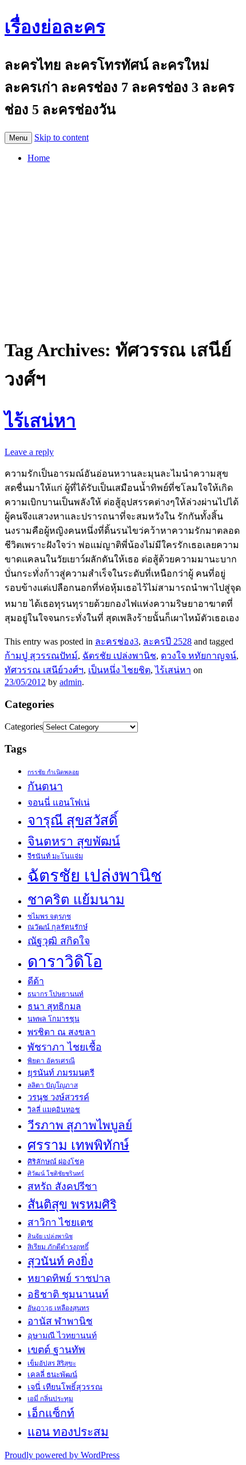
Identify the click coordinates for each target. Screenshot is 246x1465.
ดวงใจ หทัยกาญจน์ (198, 656)
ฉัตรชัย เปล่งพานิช (119, 656)
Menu (18, 138)
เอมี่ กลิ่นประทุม (50, 1399)
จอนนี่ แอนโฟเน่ (58, 802)
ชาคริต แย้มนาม (76, 899)
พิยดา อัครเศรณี (51, 1061)
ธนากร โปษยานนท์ (55, 994)
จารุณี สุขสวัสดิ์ (72, 820)
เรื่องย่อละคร (55, 27)
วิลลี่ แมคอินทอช (53, 1110)
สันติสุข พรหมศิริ (72, 1204)
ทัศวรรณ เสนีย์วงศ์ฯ (44, 670)
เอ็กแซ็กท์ (50, 1413)
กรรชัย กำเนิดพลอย (53, 772)
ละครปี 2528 (167, 641)
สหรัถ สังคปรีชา (62, 1186)
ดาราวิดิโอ (64, 962)
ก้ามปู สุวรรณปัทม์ (41, 656)
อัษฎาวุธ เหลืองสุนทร (58, 1308)
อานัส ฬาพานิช (60, 1321)
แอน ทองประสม (68, 1431)
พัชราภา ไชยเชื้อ (64, 1047)
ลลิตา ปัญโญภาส (52, 1085)
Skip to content (61, 137)
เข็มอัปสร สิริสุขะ (51, 1363)
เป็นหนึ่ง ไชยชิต (119, 670)
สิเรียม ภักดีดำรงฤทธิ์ (58, 1247)
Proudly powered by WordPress (62, 1455)
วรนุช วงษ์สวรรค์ (58, 1097)
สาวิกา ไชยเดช (60, 1222)
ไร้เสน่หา (40, 420)
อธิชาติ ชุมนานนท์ (68, 1294)
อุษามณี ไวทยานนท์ (62, 1335)
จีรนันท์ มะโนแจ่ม (55, 856)
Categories (24, 726)
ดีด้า (35, 981)
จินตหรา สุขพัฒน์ (73, 841)
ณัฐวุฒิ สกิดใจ (58, 941)
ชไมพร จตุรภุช (49, 916)
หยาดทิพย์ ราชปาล (68, 1278)
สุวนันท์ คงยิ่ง (60, 1261)
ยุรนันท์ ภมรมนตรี (60, 1072)
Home (38, 158)
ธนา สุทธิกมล (54, 1006)
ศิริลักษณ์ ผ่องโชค (55, 1162)
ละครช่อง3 (116, 641)
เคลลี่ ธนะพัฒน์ (52, 1374)
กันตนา (45, 786)
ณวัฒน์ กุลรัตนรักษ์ (57, 927)
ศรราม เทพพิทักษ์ (78, 1145)
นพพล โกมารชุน (53, 1019)
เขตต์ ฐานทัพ (56, 1349)
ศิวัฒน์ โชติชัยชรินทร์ (55, 1173)
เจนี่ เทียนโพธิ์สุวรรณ (64, 1386)
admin (70, 682)
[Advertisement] (123, 247)
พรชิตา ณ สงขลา (61, 1032)
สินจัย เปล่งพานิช (50, 1236)
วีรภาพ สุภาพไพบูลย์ (79, 1125)
